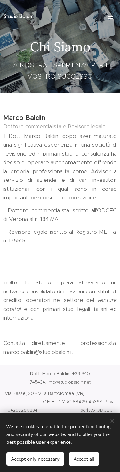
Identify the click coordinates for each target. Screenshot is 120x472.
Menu (110, 16)
